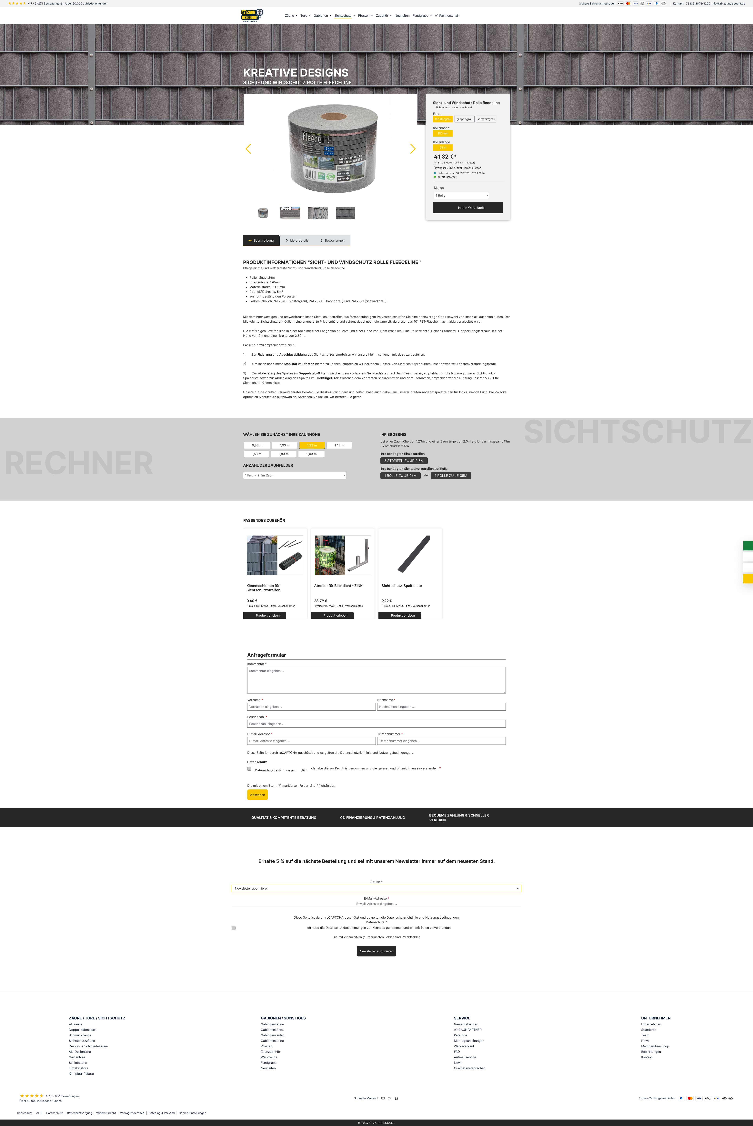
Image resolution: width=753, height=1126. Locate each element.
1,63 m (256, 454)
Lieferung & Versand (161, 1113)
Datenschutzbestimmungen (275, 770)
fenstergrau (443, 119)
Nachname (386, 700)
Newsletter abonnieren (376, 951)
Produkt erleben (267, 615)
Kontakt (647, 1057)
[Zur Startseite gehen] (252, 15)
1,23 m (312, 445)
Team (645, 1035)
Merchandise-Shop (655, 1046)
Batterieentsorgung (79, 1113)
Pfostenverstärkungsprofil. (477, 364)
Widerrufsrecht (106, 1113)
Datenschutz (54, 1113)
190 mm (443, 133)
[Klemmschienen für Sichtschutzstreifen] (275, 555)
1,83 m (284, 454)
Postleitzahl (257, 717)
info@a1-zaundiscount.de (728, 3)
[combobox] (461, 195)
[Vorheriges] (248, 148)
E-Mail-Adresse (260, 734)
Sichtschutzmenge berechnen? (454, 107)
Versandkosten (286, 605)
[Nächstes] (413, 148)
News (645, 1041)
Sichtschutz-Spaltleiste (402, 586)
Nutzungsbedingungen (395, 753)
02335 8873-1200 (698, 3)
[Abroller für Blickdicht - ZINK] (343, 555)
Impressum (24, 1113)
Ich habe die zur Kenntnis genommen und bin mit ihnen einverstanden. (378, 928)
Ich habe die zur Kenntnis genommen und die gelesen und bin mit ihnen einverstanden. (348, 769)
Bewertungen (651, 1052)
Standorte (648, 1030)
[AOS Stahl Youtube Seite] (734, 1113)
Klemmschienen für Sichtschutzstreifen (263, 588)
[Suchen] (497, 15)
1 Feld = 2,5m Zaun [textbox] (259, 475)
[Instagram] (723, 1113)
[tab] (261, 240)
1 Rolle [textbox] (440, 195)
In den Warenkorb (470, 208)
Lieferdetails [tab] (298, 240)
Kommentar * (257, 664)
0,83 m (257, 445)
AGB (304, 770)
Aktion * (376, 882)
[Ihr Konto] (489, 15)
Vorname (255, 700)
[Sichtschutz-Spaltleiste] (410, 555)
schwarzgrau (486, 119)
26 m (443, 147)
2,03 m (311, 454)
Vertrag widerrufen (132, 1113)
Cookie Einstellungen (192, 1113)
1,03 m (285, 445)
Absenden (257, 795)
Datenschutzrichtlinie (355, 753)
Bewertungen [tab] (334, 240)
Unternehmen (651, 1024)
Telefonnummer (390, 734)
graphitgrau (465, 119)
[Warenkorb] (506, 15)
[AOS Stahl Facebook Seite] (729, 1113)
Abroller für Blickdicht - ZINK (338, 586)
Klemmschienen (379, 354)
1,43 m (339, 445)
